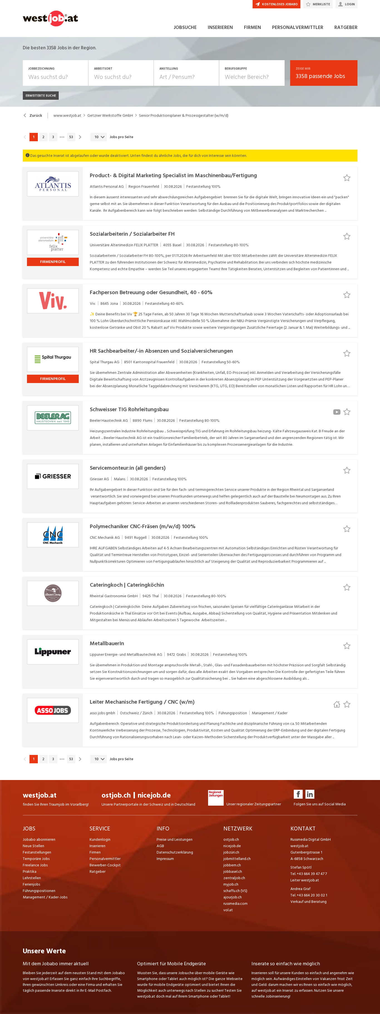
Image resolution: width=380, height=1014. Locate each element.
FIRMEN (252, 27)
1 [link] (33, 137)
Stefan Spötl (301, 867)
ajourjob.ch (232, 897)
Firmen (95, 852)
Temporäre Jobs (36, 858)
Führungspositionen (39, 891)
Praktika (29, 871)
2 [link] (43, 137)
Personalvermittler (105, 858)
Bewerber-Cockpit (105, 865)
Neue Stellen (33, 846)
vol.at (228, 910)
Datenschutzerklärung (175, 852)
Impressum (165, 858)
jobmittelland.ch (237, 858)
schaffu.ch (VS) (235, 891)
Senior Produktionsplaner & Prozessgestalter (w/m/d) (183, 115)
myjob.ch (230, 884)
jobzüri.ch (231, 852)
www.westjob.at (67, 115)
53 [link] (71, 137)
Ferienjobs (31, 884)
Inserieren (97, 846)
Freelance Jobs (35, 865)
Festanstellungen (37, 852)
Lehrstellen (32, 878)
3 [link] (53, 137)
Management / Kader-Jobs (45, 897)
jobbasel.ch (232, 871)
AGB (160, 846)
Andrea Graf (300, 889)
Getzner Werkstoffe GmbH (110, 115)
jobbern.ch (232, 865)
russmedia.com (235, 903)
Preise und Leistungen (175, 839)
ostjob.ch (116, 795)
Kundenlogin (100, 839)
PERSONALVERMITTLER (297, 27)
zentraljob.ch (234, 878)
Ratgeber (97, 871)
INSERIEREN (220, 27)
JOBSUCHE (185, 27)
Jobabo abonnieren (39, 839)
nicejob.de (154, 795)
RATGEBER (345, 27)
